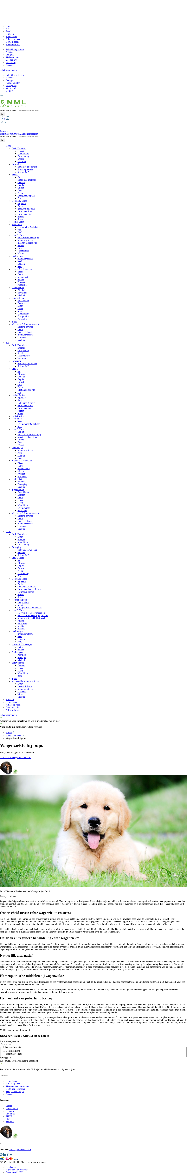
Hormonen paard (19, 599)
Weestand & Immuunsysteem (25, 681)
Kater (20, 421)
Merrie (21, 605)
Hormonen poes (25, 408)
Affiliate (9, 52)
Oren (20, 190)
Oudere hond (18, 287)
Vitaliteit (21, 295)
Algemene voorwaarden (17, 1169)
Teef (20, 232)
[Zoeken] (2, 114)
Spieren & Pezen (25, 172)
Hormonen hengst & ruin (29, 589)
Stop (8, 1119)
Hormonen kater (25, 405)
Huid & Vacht (18, 235)
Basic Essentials (19, 148)
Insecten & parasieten (27, 243)
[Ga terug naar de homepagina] (13, 108)
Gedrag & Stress (19, 201)
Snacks (21, 159)
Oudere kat (17, 479)
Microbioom (23, 153)
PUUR (9, 1116)
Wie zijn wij (11, 60)
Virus (20, 694)
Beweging (16, 164)
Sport (14, 321)
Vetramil (10, 1121)
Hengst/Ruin (23, 602)
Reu (19, 229)
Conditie (21, 432)
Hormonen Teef (25, 214)
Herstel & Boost (25, 521)
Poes (20, 426)
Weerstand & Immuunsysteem (25, 324)
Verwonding (23, 573)
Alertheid (22, 290)
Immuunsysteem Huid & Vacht (32, 618)
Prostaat (21, 282)
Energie (21, 151)
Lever (20, 308)
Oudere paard (18, 652)
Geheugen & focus (26, 403)
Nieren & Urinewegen (22, 269)
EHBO (15, 174)
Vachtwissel (23, 626)
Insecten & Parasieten (27, 437)
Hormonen (17, 224)
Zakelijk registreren (15, 49)
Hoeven (21, 552)
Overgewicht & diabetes (29, 227)
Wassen (21, 253)
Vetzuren (22, 161)
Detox (20, 274)
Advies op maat (13, 39)
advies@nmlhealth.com (20, 1149)
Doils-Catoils (12, 1108)
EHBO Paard (18, 558)
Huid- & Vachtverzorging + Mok (33, 615)
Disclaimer (11, 1167)
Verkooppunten (13, 57)
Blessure (21, 374)
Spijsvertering (18, 298)
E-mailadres (9, 1041)
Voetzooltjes (23, 250)
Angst (20, 206)
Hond (8, 26)
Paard (8, 31)
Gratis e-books (12, 42)
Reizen (21, 216)
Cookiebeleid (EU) (14, 1172)
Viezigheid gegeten (26, 195)
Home (9, 732)
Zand (20, 676)
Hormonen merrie (26, 592)
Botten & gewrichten (27, 166)
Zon (19, 198)
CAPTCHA (5, 1058)
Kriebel (21, 245)
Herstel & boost (25, 332)
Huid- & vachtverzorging (29, 434)
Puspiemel (22, 285)
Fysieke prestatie (25, 169)
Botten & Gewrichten (27, 363)
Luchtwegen (17, 256)
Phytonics (10, 1113)
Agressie (22, 203)
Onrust (21, 187)
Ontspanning (23, 156)
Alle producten (13, 44)
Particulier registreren (10, 134)
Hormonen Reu (25, 211)
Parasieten (22, 319)
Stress (20, 219)
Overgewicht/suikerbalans (29, 607)
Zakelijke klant (13, 1051)
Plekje (20, 193)
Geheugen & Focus (27, 586)
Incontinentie (24, 277)
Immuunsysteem (25, 240)
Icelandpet (10, 1111)
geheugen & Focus (26, 208)
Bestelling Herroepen (15, 1089)
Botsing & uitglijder (27, 180)
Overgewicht (24, 316)
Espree (9, 1106)
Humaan (10, 34)
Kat (7, 28)
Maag (20, 311)
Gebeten (21, 182)
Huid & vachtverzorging (29, 237)
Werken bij (11, 62)
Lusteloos (22, 337)
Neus (20, 266)
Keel (20, 261)
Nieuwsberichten (13, 735)
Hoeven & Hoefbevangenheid (31, 613)
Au (19, 177)
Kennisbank (11, 36)
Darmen (21, 303)
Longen (21, 264)
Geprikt (21, 185)
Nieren (21, 279)
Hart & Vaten (18, 222)
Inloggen (10, 54)
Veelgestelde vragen (15, 1091)
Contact (9, 65)
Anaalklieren (23, 300)
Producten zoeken (8, 110)
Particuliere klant (13, 1054)
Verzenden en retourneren (18, 1086)
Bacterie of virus (25, 327)
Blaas (20, 271)
